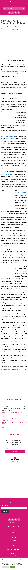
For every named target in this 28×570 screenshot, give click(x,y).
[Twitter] (9, 12)
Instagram (15, 459)
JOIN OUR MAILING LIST (7, 505)
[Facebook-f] (15, 12)
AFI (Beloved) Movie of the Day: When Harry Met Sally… (13, 413)
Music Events (18, 26)
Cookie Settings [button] (5, 567)
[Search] (23, 8)
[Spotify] (18, 12)
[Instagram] (12, 12)
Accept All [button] (12, 567)
